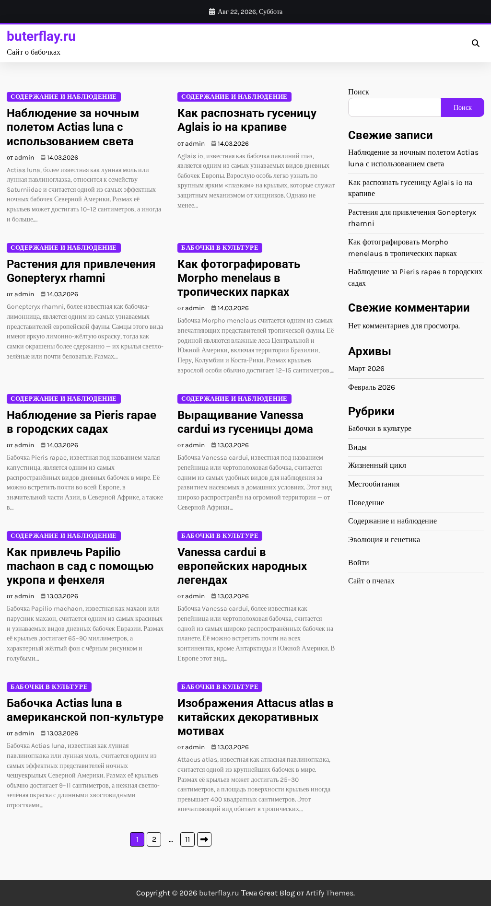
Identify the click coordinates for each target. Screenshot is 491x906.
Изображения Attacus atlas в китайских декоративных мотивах (255, 717)
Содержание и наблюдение (64, 96)
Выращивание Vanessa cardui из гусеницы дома (245, 422)
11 (187, 839)
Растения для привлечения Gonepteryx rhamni (81, 271)
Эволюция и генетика (384, 539)
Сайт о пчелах (371, 581)
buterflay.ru (41, 36)
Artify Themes (329, 892)
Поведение (366, 503)
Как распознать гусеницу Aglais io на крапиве (246, 120)
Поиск (358, 91)
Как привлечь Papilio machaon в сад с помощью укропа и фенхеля (80, 566)
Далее (204, 839)
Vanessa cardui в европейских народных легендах (242, 566)
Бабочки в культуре (219, 247)
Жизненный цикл (377, 465)
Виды (357, 447)
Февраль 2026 (371, 387)
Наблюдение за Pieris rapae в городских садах (81, 422)
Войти (358, 562)
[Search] (475, 43)
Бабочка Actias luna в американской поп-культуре (85, 710)
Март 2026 (366, 368)
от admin (20, 157)
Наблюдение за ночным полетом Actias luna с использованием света (73, 127)
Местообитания (373, 484)
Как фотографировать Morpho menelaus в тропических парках (238, 278)
